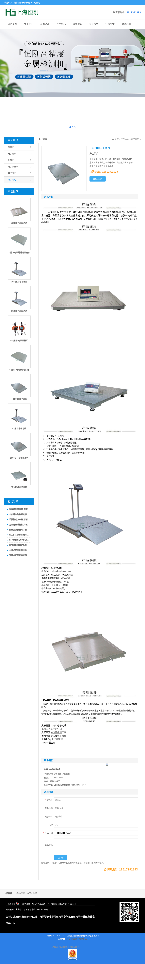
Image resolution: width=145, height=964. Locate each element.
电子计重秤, (82, 916)
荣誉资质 (93, 24)
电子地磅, (44, 916)
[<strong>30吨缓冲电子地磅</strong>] (19, 268)
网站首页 (12, 24)
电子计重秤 (13, 166)
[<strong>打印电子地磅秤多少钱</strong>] (19, 356)
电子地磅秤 (20, 893)
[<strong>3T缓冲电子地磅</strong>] (19, 415)
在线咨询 (97, 179)
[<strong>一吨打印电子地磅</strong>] (19, 385)
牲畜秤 (11, 160)
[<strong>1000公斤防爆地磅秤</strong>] (19, 444)
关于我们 (28, 24)
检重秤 (11, 147)
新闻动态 (44, 24)
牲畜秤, (72, 916)
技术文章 (110, 24)
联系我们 (126, 24)
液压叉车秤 (32, 893)
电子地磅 (13, 140)
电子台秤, (64, 916)
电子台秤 (12, 153)
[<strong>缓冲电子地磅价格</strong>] (19, 209)
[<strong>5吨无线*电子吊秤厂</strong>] (19, 327)
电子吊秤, (54, 916)
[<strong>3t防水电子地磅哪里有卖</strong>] (19, 239)
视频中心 (77, 24)
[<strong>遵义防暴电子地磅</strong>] (19, 473)
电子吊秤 (12, 173)
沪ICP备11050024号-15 (76, 939)
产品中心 (61, 24)
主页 (117, 139)
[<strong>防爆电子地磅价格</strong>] (19, 297)
